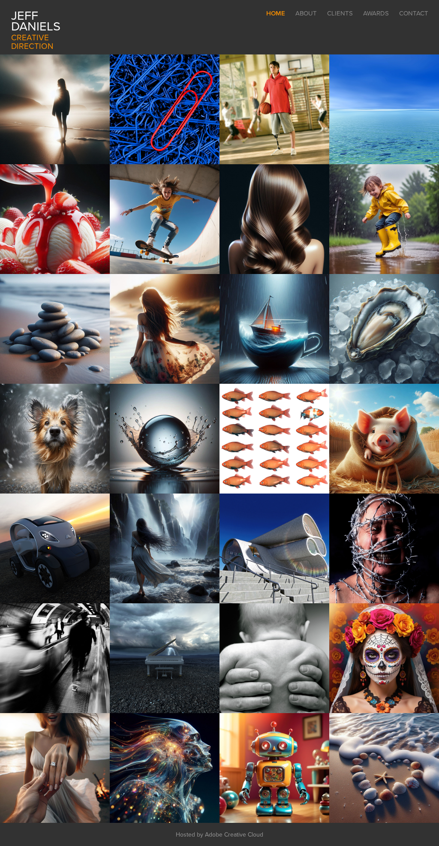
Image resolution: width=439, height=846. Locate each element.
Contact (413, 13)
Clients (340, 13)
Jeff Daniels (35, 20)
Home (275, 13)
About (306, 13)
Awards (376, 13)
